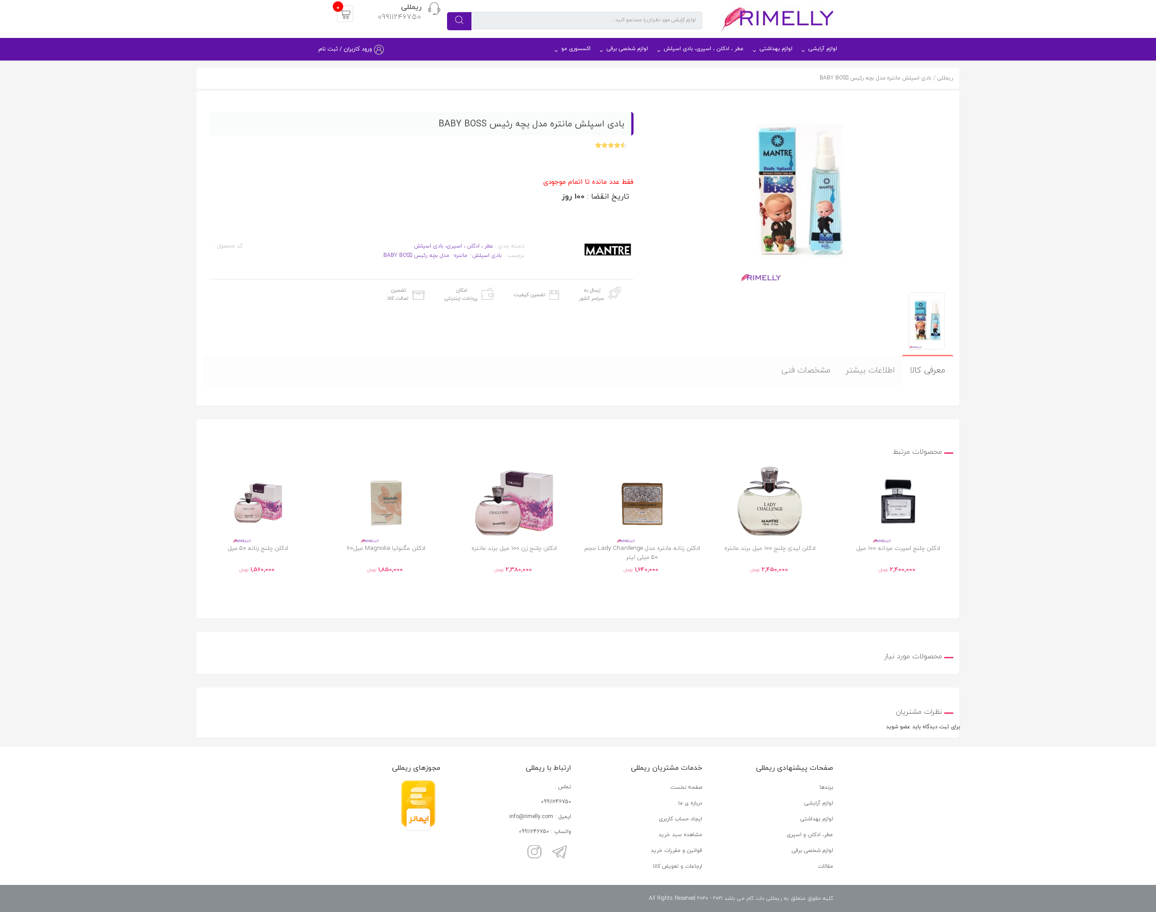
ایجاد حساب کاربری (680, 819)
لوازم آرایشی (822, 48)
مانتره (460, 255)
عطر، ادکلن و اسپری (810, 834)
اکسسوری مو (576, 48)
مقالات (825, 866)
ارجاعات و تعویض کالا (677, 866)
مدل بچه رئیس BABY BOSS (416, 255)
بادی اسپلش (487, 255)
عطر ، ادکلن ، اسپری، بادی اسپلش (704, 48)
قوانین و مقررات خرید (676, 850)
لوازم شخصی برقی (627, 48)
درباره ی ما (690, 803)
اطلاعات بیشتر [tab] (870, 370)
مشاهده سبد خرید (680, 834)
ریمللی (945, 78)
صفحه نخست (686, 787)
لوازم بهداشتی (776, 48)
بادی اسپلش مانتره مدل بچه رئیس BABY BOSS (876, 78)
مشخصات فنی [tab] (805, 370)
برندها (826, 787)
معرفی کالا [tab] (927, 370)
